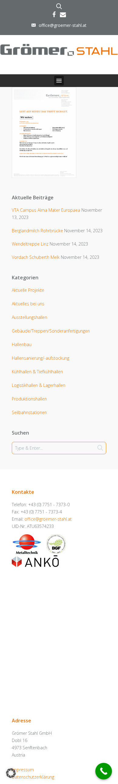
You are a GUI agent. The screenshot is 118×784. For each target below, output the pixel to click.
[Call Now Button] (103, 771)
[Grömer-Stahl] (59, 48)
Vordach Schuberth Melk (36, 257)
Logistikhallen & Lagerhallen (38, 385)
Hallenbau (21, 344)
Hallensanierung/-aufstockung (40, 358)
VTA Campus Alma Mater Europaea (46, 210)
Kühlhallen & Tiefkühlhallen (37, 371)
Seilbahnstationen (29, 412)
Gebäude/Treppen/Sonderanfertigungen (51, 331)
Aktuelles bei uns (28, 304)
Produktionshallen (29, 399)
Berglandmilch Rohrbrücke (37, 230)
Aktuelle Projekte (28, 290)
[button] (59, 80)
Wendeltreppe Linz (30, 244)
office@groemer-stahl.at (63, 25)
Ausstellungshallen (29, 317)
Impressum (23, 770)
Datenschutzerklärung (33, 777)
